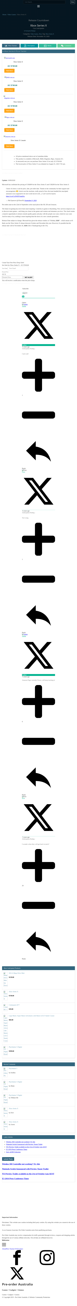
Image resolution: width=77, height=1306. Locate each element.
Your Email (4, 268)
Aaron (24, 306)
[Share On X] (38, 507)
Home (4, 14)
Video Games (12, 14)
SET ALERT (28, 277)
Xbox (40, 34)
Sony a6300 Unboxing (13, 1152)
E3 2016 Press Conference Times (16, 1149)
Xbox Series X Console (18, 140)
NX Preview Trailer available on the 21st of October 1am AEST (26, 1147)
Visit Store (9, 70)
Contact (20, 1249)
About (4, 1249)
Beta (72, 2)
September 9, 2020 (31, 200)
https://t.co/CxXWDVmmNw (15, 196)
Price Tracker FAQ (12, 1249)
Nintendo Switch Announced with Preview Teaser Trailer (24, 1144)
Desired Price (5, 272)
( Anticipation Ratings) (29, 31)
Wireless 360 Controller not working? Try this (20, 1142)
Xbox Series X (50, 34)
